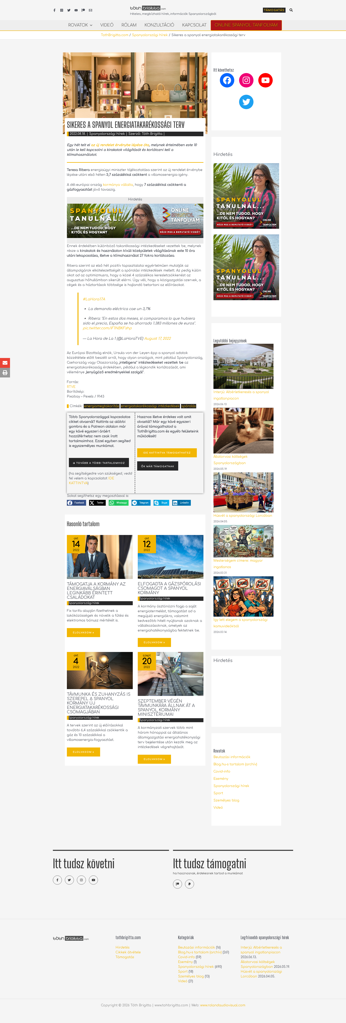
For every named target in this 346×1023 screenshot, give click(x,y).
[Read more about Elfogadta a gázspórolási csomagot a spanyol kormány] (171, 556)
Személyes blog (226, 800)
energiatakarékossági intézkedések (150, 406)
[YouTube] (76, 10)
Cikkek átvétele (128, 952)
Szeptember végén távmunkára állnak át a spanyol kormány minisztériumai (166, 708)
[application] (90, 25)
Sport (218, 793)
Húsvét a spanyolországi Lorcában (242, 516)
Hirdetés (123, 947)
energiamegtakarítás (101, 406)
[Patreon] (83, 10)
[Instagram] (61, 10)
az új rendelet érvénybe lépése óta (120, 145)
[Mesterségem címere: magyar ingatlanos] (243, 541)
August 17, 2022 (157, 339)
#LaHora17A (94, 299)
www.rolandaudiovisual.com (222, 1005)
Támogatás (125, 957)
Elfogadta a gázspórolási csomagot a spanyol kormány (169, 588)
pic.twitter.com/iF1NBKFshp (107, 328)
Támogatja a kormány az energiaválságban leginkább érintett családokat (96, 591)
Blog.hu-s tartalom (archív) (235, 764)
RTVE (71, 387)
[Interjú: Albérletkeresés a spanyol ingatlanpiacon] (243, 366)
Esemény (220, 779)
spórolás (188, 406)
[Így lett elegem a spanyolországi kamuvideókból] (243, 596)
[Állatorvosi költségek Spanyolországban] (243, 431)
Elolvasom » (83, 632)
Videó (218, 807)
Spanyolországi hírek (150, 35)
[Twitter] (68, 10)
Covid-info (221, 771)
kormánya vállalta (118, 185)
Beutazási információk (231, 757)
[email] (90, 10)
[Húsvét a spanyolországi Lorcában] (243, 492)
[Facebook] (54, 10)
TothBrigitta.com (114, 35)
